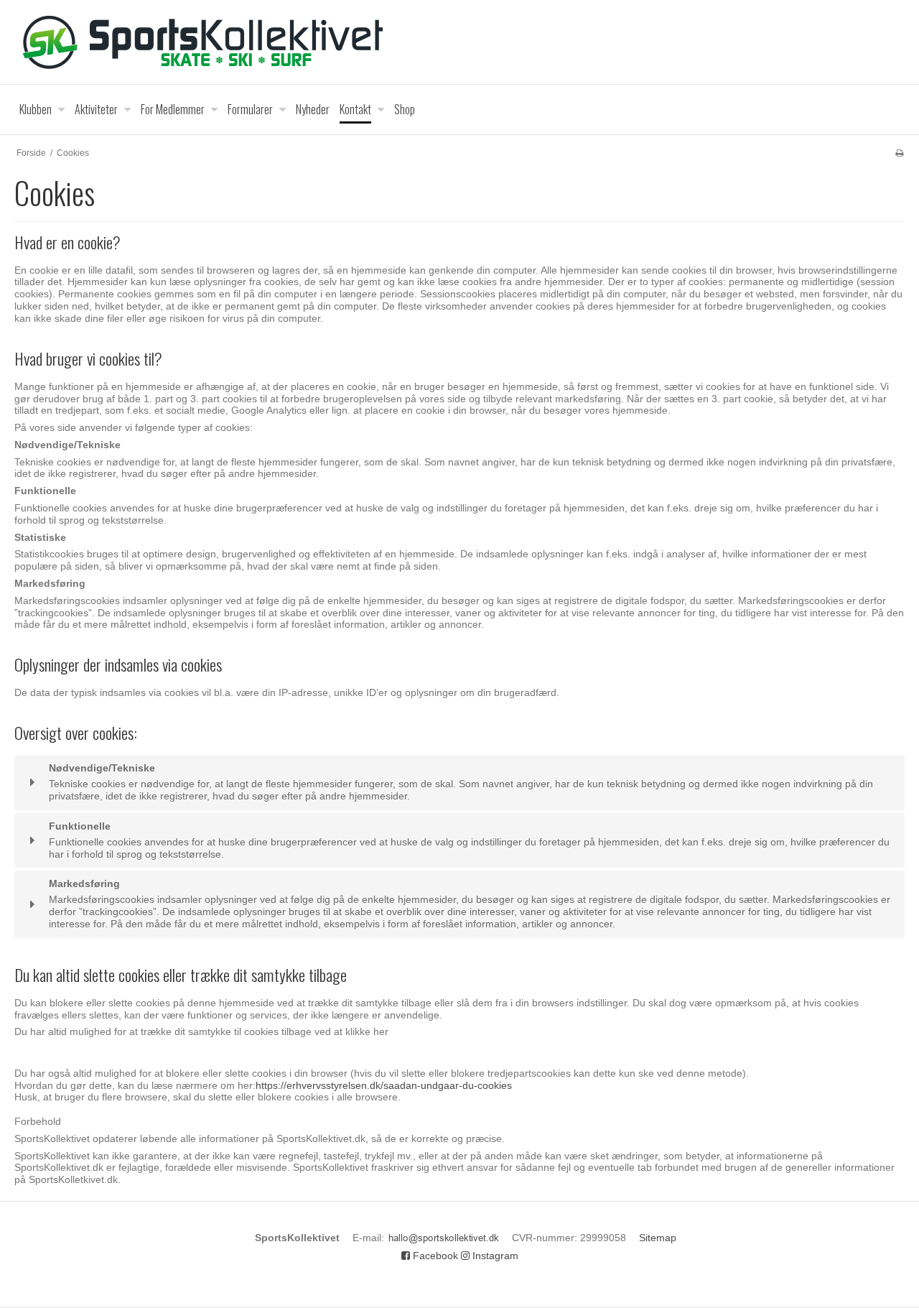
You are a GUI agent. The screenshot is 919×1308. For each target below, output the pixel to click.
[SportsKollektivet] (459, 42)
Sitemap (657, 1237)
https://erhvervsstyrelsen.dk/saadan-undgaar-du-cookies (384, 1085)
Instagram (494, 1255)
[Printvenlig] (899, 153)
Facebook (434, 1255)
